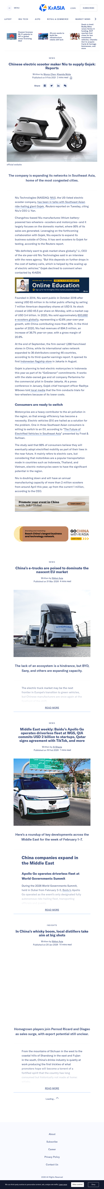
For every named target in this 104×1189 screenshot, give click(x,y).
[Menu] (9, 8)
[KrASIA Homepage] (52, 8)
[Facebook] (45, 85)
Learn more (63, 1184)
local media (37, 390)
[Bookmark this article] (71, 78)
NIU (52, 197)
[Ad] (52, 534)
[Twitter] (51, 85)
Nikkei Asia (57, 578)
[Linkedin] (58, 85)
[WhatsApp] (65, 85)
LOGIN (73, 8)
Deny (93, 1184)
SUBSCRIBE (88, 8)
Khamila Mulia (64, 74)
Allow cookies (77, 1184)
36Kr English (57, 1120)
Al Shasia (57, 747)
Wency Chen (49, 74)
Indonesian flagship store (36, 361)
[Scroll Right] (97, 19)
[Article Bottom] (52, 504)
